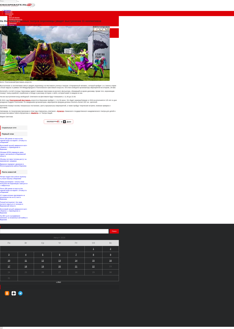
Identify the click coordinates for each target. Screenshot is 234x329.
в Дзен (66, 122)
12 (42, 260)
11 (26, 260)
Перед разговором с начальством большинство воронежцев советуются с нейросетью (13, 183)
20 (59, 266)
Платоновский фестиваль (20, 100)
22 (93, 266)
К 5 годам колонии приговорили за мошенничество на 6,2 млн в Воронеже (12, 197)
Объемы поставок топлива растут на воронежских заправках (13, 160)
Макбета (34, 113)
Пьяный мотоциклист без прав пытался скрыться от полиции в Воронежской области (11, 204)
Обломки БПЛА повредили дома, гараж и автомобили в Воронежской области (13, 154)
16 (110, 260)
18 (26, 266)
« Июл (58, 282)
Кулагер (60, 111)
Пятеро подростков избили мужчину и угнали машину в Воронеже (13, 177)
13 (59, 260)
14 (76, 260)
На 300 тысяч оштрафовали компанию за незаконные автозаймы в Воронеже (13, 218)
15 (93, 260)
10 (9, 260)
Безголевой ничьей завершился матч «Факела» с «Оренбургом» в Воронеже (13, 147)
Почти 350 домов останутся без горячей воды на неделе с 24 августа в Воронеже (13, 140)
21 (76, 266)
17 (9, 266)
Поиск (4, 227)
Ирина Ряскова (11, 25)
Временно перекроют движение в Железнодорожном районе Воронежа (13, 165)
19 (42, 266)
